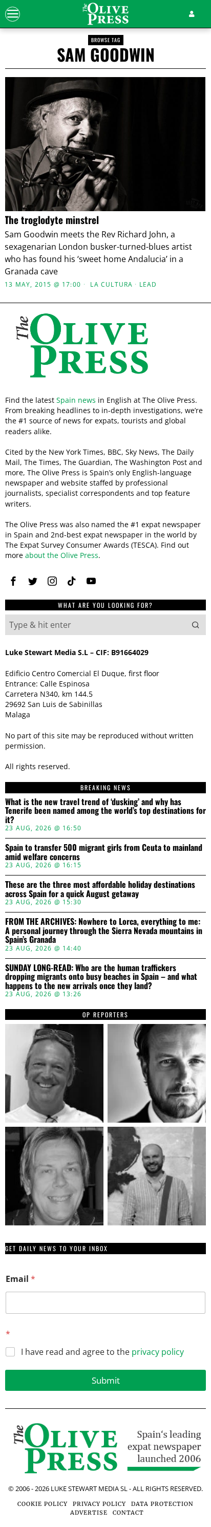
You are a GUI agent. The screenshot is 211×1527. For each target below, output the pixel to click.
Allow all (105, 884)
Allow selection (106, 930)
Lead (148, 285)
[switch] (184, 767)
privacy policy (158, 1351)
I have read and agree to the (102, 1352)
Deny (105, 976)
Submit (106, 1380)
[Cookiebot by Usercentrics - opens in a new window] (154, 536)
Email (20, 1279)
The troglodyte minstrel (52, 219)
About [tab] (173, 563)
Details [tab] (105, 563)
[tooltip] (54, 1073)
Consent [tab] (38, 563)
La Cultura (111, 285)
